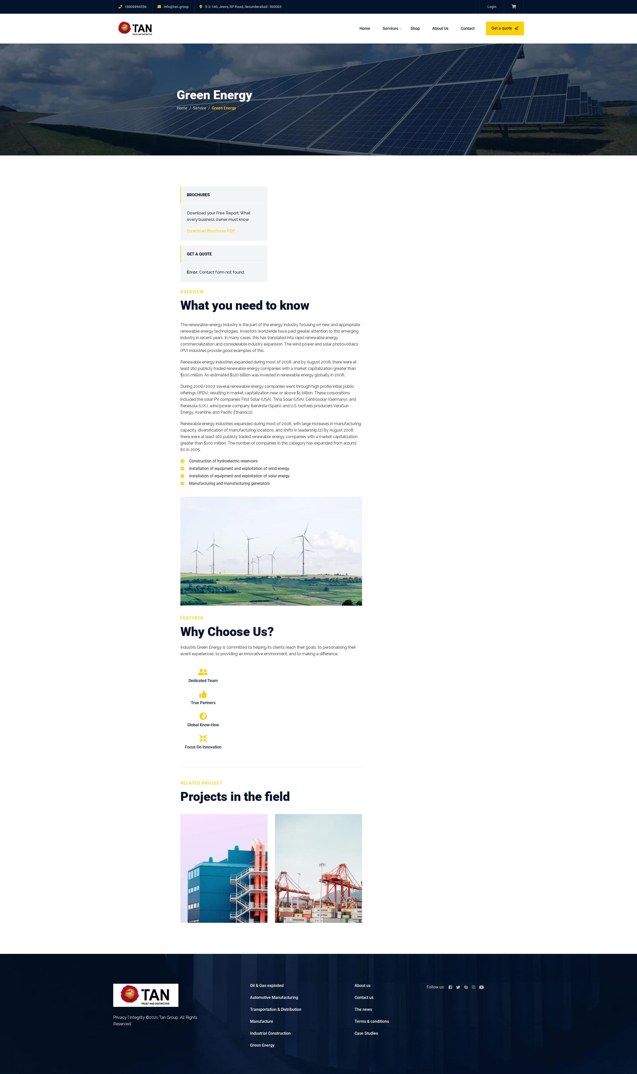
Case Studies (366, 1033)
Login (491, 7)
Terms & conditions (372, 1021)
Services (390, 28)
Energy (311, 846)
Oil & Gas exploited (267, 985)
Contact (468, 28)
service (199, 108)
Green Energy (262, 1045)
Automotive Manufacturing (274, 997)
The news (363, 1009)
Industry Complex (311, 854)
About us (363, 985)
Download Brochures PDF (211, 231)
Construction (198, 846)
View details (199, 915)
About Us (440, 28)
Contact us (364, 997)
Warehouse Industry (221, 854)
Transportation (222, 846)
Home (365, 28)
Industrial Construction (270, 1033)
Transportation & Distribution (275, 1009)
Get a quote (502, 28)
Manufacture (261, 1021)
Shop (415, 28)
